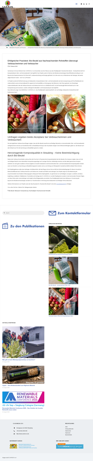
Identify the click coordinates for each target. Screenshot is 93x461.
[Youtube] (86, 4)
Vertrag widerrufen (69, 428)
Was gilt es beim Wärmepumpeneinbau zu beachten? (18, 359)
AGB (66, 426)
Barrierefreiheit (68, 434)
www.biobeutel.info (61, 184)
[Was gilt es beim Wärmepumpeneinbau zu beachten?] (23, 342)
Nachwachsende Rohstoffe (43, 190)
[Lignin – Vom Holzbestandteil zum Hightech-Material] (23, 375)
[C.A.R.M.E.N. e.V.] (7, 4)
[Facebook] (89, 4)
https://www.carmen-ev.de (22, 433)
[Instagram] (81, 4)
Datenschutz (68, 430)
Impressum (67, 432)
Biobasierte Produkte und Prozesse (18, 47)
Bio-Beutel (11, 190)
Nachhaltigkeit (32, 190)
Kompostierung (24, 190)
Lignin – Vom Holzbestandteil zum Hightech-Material (18, 385)
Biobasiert (17, 190)
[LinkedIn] (84, 4)
